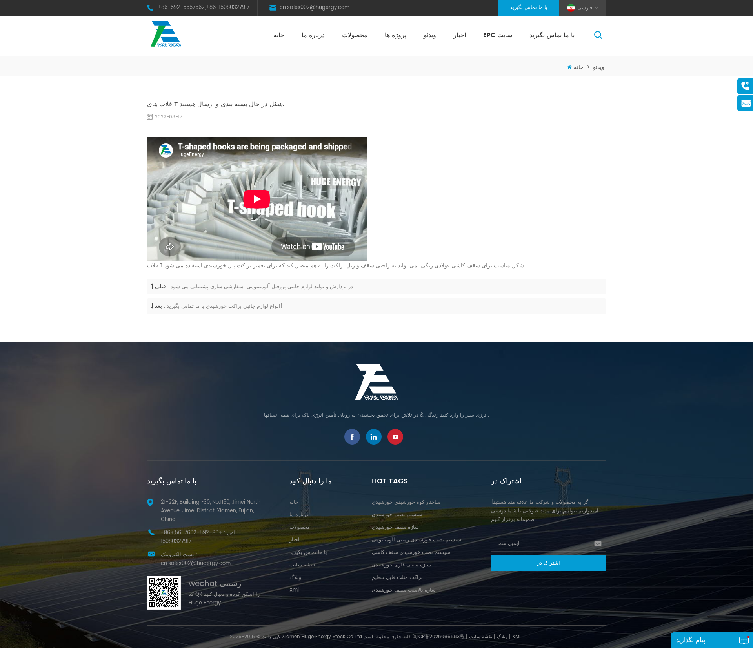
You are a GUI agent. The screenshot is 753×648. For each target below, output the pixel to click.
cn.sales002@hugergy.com (314, 8)
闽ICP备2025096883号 (438, 637)
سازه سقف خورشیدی (395, 527)
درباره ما (313, 35)
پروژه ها (395, 35)
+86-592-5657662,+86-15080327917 (203, 8)
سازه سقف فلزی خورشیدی (401, 565)
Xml (294, 590)
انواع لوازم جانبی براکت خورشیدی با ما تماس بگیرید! (224, 306)
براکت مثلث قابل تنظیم (397, 578)
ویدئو (430, 35)
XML (516, 637)
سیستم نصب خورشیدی (397, 515)
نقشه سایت (302, 565)
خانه (278, 35)
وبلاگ (295, 578)
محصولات (354, 35)
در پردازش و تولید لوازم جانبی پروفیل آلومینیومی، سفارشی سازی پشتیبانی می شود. (262, 287)
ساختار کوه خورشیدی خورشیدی (406, 502)
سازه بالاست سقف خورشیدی (404, 590)
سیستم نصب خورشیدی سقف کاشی (411, 552)
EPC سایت (497, 35)
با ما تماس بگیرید (528, 8)
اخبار (459, 35)
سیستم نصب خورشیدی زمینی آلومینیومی (416, 540)
